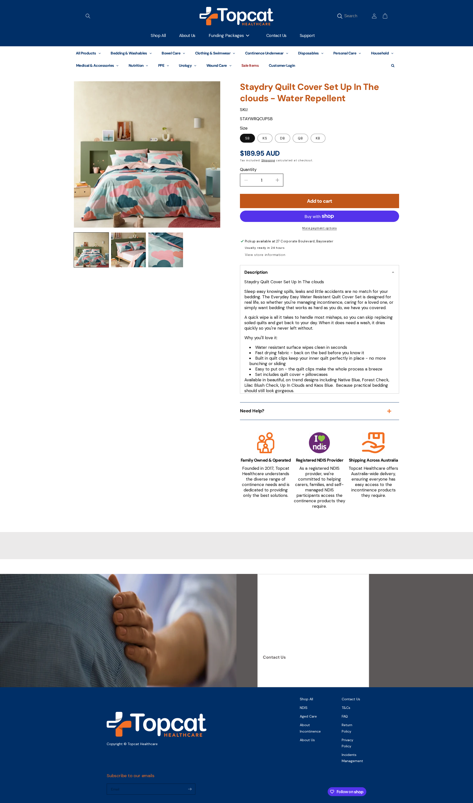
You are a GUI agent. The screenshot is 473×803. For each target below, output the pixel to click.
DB (282, 138)
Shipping (268, 160)
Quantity (248, 169)
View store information (265, 254)
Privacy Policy (347, 743)
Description (256, 272)
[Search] (339, 16)
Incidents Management (352, 758)
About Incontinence (310, 728)
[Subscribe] (189, 789)
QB (300, 138)
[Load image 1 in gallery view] (91, 250)
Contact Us (274, 657)
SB (247, 138)
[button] (88, 16)
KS (265, 138)
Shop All (306, 699)
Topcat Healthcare (143, 744)
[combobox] (356, 16)
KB (318, 138)
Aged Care (308, 716)
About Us (307, 740)
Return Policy (347, 728)
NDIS (303, 707)
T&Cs (346, 707)
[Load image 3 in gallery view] (165, 250)
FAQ (345, 716)
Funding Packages (226, 35)
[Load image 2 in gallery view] (128, 250)
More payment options (319, 228)
